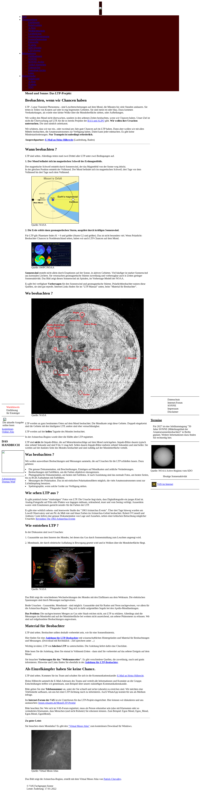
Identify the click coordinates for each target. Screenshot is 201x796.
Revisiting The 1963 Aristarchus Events (55, 518)
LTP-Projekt (34, 50)
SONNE (32, 59)
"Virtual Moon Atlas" (79, 726)
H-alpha (32, 45)
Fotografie (33, 42)
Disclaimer (173, 411)
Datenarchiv (34, 67)
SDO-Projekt (34, 47)
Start (24, 16)
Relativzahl (33, 78)
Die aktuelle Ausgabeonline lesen (13, 424)
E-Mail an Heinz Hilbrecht (59, 139)
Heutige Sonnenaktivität (175, 476)
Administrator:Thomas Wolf (9, 480)
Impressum (173, 408)
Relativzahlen (35, 25)
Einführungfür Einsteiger (13, 411)
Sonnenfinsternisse (37, 39)
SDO (30, 87)
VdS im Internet (165, 484)
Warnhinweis (12, 407)
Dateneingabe (29, 76)
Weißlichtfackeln (36, 30)
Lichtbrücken (34, 33)
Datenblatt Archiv (37, 70)
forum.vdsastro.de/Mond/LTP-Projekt (57, 703)
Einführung (34, 22)
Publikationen (35, 56)
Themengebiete (29, 19)
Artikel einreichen (37, 64)
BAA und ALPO (95, 120)
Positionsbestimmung (38, 36)
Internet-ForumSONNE (175, 404)
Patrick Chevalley (112, 779)
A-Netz (32, 28)
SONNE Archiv (36, 61)
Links (31, 73)
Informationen (29, 53)
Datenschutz (174, 399)
